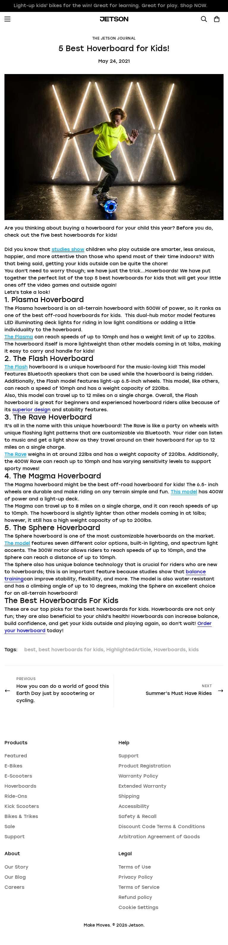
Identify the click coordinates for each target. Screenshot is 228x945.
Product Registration (144, 766)
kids (194, 650)
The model (17, 543)
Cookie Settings (138, 907)
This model (184, 492)
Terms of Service (138, 887)
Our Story (16, 867)
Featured (15, 756)
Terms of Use (134, 867)
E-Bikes (13, 766)
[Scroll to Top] (216, 912)
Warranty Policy (138, 776)
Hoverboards (170, 650)
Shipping (129, 796)
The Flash (16, 367)
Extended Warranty (142, 786)
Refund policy (135, 897)
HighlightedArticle (128, 650)
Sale (9, 827)
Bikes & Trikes (21, 816)
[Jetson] (114, 19)
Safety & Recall (137, 816)
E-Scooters (18, 776)
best (30, 650)
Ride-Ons (15, 796)
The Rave (15, 454)
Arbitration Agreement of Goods (159, 837)
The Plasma (18, 337)
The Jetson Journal (114, 38)
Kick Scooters (21, 806)
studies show (68, 249)
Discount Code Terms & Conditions (161, 827)
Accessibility (133, 806)
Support (14, 837)
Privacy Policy (135, 877)
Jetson (136, 925)
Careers (14, 887)
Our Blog (15, 877)
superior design (31, 410)
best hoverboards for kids (71, 650)
